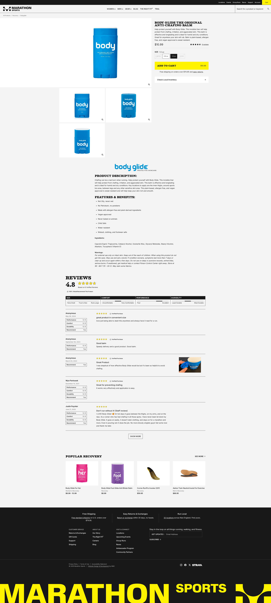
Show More (135, 436)
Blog (94, 544)
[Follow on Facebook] (185, 565)
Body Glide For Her (73, 488)
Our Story (96, 533)
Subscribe (154, 539)
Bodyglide (23, 15)
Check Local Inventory (167, 80)
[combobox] (253, 9)
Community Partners (124, 552)
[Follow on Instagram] (181, 565)
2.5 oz (182, 56)
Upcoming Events (123, 537)
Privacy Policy (73, 564)
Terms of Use (84, 564)
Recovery (15, 15)
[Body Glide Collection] (135, 167)
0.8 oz (166, 56)
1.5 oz (174, 56)
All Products (6, 15)
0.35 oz (158, 56)
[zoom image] (149, 85)
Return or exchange (125, 518)
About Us (96, 529)
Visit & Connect (122, 529)
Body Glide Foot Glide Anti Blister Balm (116, 488)
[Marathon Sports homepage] (17, 9)
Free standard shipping (81, 518)
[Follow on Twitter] (189, 565)
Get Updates (157, 534)
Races (244, 2)
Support (250, 2)
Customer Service (76, 529)
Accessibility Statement (99, 564)
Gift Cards (73, 537)
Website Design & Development (98, 566)
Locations (221, 2)
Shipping (72, 544)
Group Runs (236, 2)
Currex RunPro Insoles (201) (148, 488)
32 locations (169, 518)
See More (199, 456)
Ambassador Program (125, 548)
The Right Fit (98, 537)
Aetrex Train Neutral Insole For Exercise (189, 488)
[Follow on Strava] (197, 565)
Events (229, 2)
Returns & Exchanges (77, 533)
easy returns (198, 72)
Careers (96, 541)
